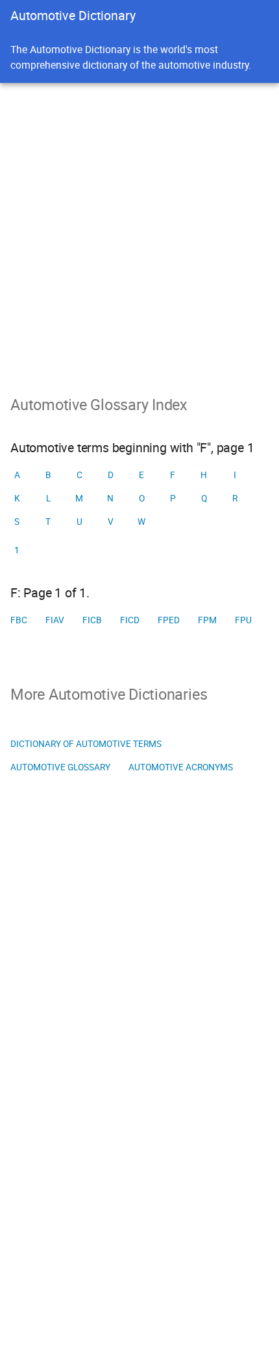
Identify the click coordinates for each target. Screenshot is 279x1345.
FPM (207, 620)
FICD (130, 620)
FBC (18, 620)
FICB (92, 620)
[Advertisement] (139, 228)
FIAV (54, 620)
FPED (169, 620)
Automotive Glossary (60, 767)
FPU (243, 620)
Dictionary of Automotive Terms (86, 744)
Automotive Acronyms (180, 767)
